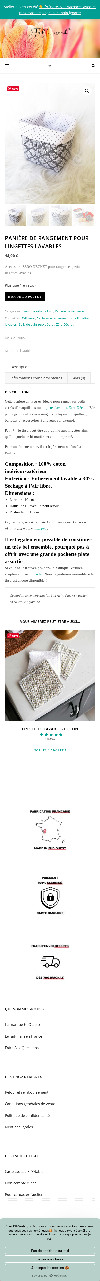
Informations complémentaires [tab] (36, 378)
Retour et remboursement (26, 1092)
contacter (35, 574)
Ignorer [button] (75, 12)
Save (15, 88)
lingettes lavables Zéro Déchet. (65, 408)
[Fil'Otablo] (50, 33)
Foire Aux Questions (22, 1047)
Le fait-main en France (23, 1036)
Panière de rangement (71, 311)
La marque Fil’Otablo (22, 1024)
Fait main (28, 318)
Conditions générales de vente (30, 1103)
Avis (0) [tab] (79, 378)
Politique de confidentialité (27, 1115)
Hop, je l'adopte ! (24, 296)
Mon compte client (20, 1182)
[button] (87, 91)
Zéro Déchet (65, 324)
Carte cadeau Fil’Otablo (24, 1171)
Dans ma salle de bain (37, 311)
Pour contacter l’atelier (23, 1194)
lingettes (40, 528)
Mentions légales (19, 1126)
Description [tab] (20, 366)
